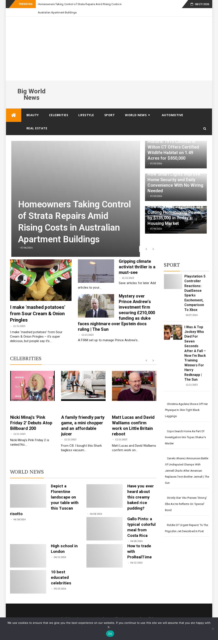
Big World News (31, 86)
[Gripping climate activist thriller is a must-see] (96, 262)
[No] (213, 629)
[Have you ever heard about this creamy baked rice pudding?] (104, 487)
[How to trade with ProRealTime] (104, 547)
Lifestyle (86, 107)
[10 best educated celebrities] (28, 573)
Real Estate (36, 120)
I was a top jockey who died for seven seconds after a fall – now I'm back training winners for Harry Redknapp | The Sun (195, 345)
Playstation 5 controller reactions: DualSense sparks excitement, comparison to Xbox (194, 284)
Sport (109, 107)
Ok (110, 633)
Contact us (87, 610)
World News (136, 107)
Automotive (172, 107)
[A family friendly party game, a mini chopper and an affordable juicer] (83, 378)
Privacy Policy (110, 610)
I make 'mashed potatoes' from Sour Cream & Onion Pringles (37, 305)
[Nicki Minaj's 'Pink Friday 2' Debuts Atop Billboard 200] (32, 378)
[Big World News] (13, 107)
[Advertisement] (109, 40)
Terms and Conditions (141, 610)
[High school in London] (28, 547)
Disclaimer (67, 610)
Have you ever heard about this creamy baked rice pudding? (140, 488)
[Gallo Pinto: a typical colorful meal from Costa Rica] (104, 520)
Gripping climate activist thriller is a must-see (137, 258)
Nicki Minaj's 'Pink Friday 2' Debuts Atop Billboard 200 (31, 414)
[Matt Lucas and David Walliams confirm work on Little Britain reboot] (134, 378)
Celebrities (58, 107)
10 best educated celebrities (61, 569)
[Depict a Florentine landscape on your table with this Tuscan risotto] (28, 487)
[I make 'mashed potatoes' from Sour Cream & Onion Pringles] (41, 272)
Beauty (32, 107)
